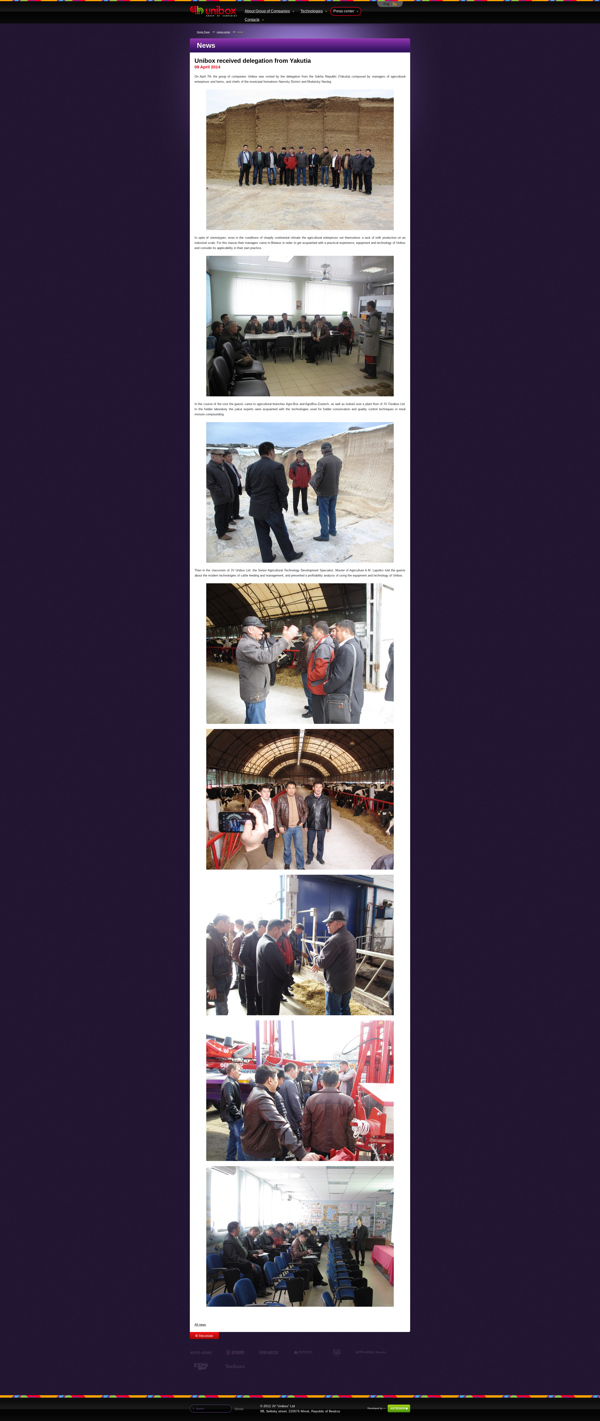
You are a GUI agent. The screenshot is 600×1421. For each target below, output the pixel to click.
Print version (206, 1335)
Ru (395, 4)
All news (200, 1324)
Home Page (203, 32)
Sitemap (239, 1408)
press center (223, 32)
